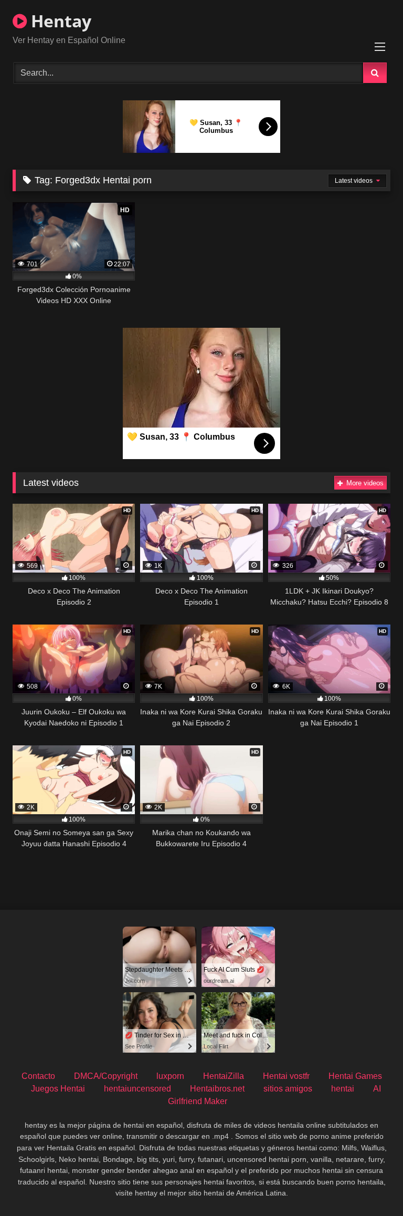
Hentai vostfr (286, 1076)
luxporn (170, 1076)
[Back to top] (370, 1185)
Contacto (38, 1076)
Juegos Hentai (58, 1088)
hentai (342, 1088)
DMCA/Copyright (105, 1076)
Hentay (59, 20)
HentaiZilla (223, 1076)
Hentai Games (355, 1076)
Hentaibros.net (217, 1088)
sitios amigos (287, 1088)
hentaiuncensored (137, 1088)
